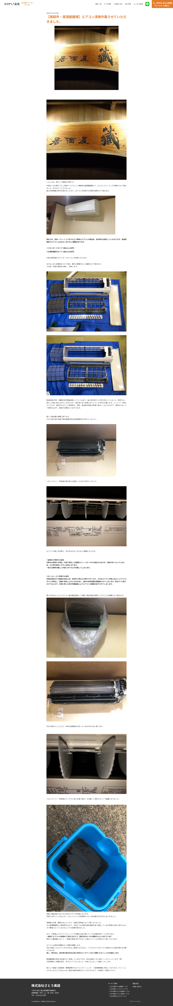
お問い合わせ (137, 986)
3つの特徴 (107, 4)
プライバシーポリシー (136, 1001)
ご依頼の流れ (118, 4)
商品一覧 (98, 4)
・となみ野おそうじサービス (117, 996)
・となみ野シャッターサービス (118, 989)
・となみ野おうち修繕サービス (118, 986)
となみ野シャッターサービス (27, 4)
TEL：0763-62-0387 (38, 995)
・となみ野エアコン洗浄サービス (118, 993)
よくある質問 (138, 4)
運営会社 (136, 983)
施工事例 (128, 4)
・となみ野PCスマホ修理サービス (119, 991)
